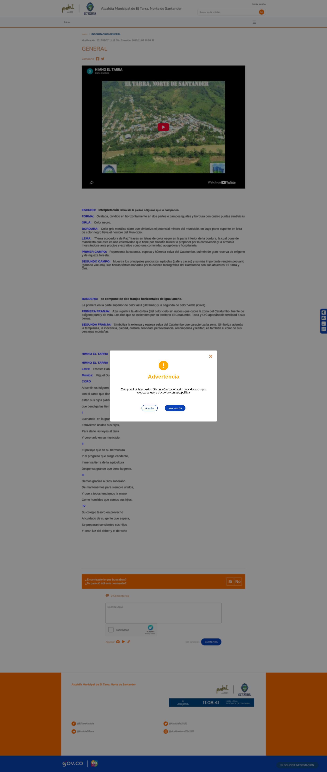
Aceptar (149, 408)
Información (175, 408)
